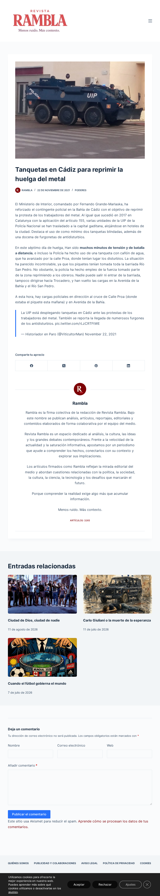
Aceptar (79, 884)
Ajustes (130, 884)
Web (110, 745)
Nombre (14, 745)
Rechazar (105, 884)
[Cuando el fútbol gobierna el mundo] (42, 657)
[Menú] (150, 21)
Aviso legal (89, 863)
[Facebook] (31, 365)
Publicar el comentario (29, 814)
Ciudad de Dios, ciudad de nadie (34, 620)
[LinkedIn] (128, 365)
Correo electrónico (71, 745)
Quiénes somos (18, 863)
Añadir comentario (22, 765)
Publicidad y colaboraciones (55, 863)
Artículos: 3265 (80, 520)
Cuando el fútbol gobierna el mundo (37, 683)
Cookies (145, 863)
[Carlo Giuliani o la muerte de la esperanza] (117, 594)
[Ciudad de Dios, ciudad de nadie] (42, 594)
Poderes (80, 190)
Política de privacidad (119, 863)
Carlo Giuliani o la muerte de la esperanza (117, 620)
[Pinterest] (96, 365)
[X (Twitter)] (64, 365)
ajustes (13, 892)
